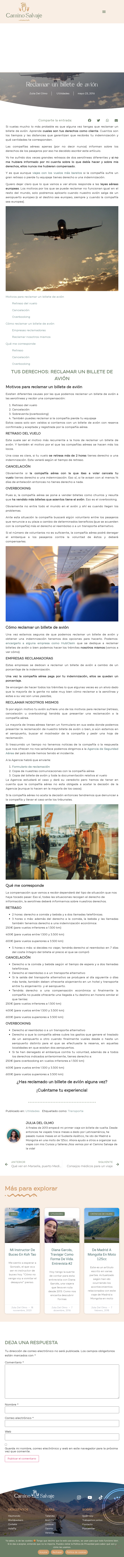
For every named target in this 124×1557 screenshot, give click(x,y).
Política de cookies (76, 1552)
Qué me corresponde (21, 344)
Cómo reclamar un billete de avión (30, 324)
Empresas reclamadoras (29, 330)
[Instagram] (79, 1497)
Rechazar (57, 1552)
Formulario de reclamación (31, 767)
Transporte (75, 1111)
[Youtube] (90, 1497)
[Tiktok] (100, 1497)
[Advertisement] (62, 47)
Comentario (14, 1362)
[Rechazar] (119, 1546)
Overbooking (21, 317)
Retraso (17, 350)
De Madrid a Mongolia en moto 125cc (102, 1254)
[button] (104, 11)
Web (8, 1431)
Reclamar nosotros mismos (31, 337)
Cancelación (21, 310)
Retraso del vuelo (24, 303)
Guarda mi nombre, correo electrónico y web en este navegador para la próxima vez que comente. (61, 1450)
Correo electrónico (19, 1418)
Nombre (12, 1404)
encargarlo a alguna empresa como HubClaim (40, 643)
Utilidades (63, 93)
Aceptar (43, 1552)
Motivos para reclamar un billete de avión (35, 297)
